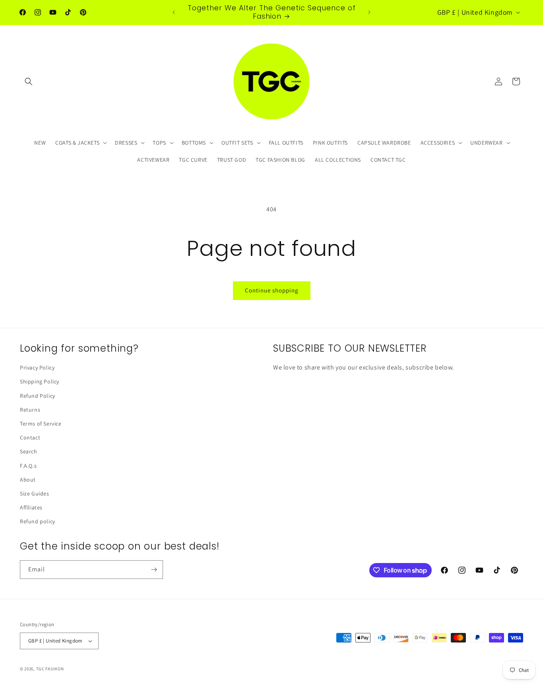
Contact (30, 437)
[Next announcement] (369, 12)
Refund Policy (37, 395)
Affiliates (31, 507)
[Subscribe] (154, 569)
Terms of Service (41, 423)
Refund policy (37, 521)
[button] (28, 81)
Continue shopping (272, 290)
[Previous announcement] (173, 12)
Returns (30, 409)
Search (28, 451)
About (28, 479)
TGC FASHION (50, 669)
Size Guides (34, 493)
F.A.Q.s (28, 465)
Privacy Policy (37, 367)
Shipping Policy (39, 381)
